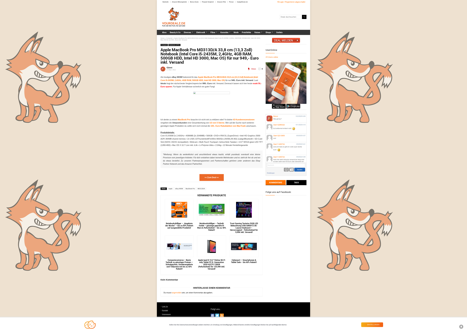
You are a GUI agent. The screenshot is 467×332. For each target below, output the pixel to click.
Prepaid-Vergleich (208, 2)
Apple (170, 189)
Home (163, 38)
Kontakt (165, 310)
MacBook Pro (190, 189)
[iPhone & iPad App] (279, 105)
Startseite (165, 2)
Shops (268, 32)
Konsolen (224, 32)
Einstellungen (271, 173)
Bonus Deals (194, 2)
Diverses (187, 32)
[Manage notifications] (461, 327)
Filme (212, 32)
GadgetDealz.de (242, 2)
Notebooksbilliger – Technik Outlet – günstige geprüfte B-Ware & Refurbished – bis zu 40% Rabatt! (211, 226)
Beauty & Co (175, 32)
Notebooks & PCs (174, 45)
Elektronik (200, 32)
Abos (164, 32)
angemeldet (176, 293)
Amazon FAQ (221, 2)
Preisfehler (246, 32)
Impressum (166, 314)
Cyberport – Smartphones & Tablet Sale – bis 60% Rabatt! (244, 261)
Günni (169, 68)
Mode (236, 32)
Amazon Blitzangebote (179, 2)
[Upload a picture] (291, 170)
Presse (231, 2)
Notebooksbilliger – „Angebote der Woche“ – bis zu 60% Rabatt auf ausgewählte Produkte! (179, 225)
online (272, 57)
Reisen (257, 32)
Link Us (165, 306)
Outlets (279, 32)
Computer (169, 38)
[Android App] (293, 105)
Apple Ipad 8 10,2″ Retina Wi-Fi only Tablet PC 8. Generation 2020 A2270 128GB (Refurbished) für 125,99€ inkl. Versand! (211, 264)
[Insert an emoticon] (286, 170)
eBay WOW (179, 189)
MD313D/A (201, 189)
